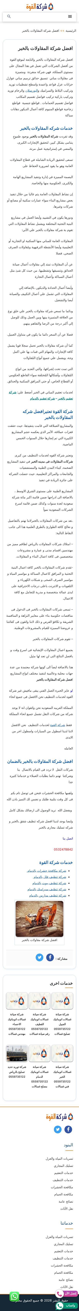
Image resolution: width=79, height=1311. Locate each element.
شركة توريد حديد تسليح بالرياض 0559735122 (17, 1071)
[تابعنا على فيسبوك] (68, 1131)
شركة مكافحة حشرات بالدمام (46, 871)
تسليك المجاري (63, 1166)
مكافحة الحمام (63, 1194)
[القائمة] (70, 17)
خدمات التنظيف (63, 1180)
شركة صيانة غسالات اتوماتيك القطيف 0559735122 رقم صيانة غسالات (40, 1024)
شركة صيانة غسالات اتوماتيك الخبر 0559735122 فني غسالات (62, 1076)
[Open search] (9, 17)
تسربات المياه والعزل (59, 1158)
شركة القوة (57, 725)
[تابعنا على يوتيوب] (57, 1131)
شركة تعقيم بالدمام (42, 398)
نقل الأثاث (66, 1208)
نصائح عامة (66, 1201)
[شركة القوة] (39, 6)
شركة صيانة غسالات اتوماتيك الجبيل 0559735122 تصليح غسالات (62, 1024)
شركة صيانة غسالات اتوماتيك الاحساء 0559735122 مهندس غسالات (17, 1024)
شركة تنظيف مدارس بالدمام (47, 895)
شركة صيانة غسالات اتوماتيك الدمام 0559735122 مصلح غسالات (39, 1076)
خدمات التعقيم (63, 1173)
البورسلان (31, 90)
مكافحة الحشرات (62, 1187)
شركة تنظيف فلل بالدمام (49, 877)
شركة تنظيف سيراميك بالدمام (46, 889)
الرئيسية (71, 30)
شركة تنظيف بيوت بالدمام (49, 883)
